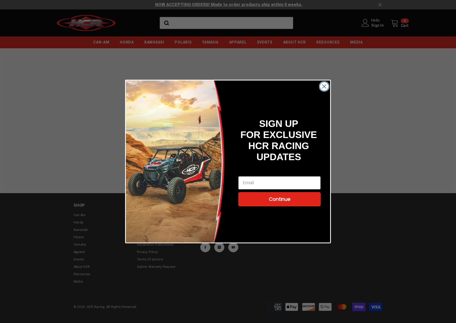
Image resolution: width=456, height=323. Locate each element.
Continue (279, 199)
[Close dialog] (324, 86)
